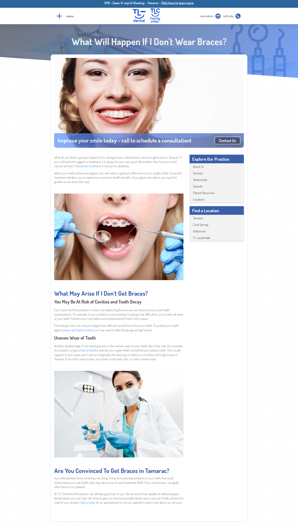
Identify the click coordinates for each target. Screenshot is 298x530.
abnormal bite (90, 350)
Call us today (87, 502)
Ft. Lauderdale (201, 238)
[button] (59, 16)
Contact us (227, 140)
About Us (198, 166)
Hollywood (199, 231)
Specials (197, 186)
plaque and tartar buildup (78, 330)
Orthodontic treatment (87, 166)
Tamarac (198, 218)
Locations (198, 199)
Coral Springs (200, 225)
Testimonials (200, 180)
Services (198, 173)
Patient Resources (204, 193)
